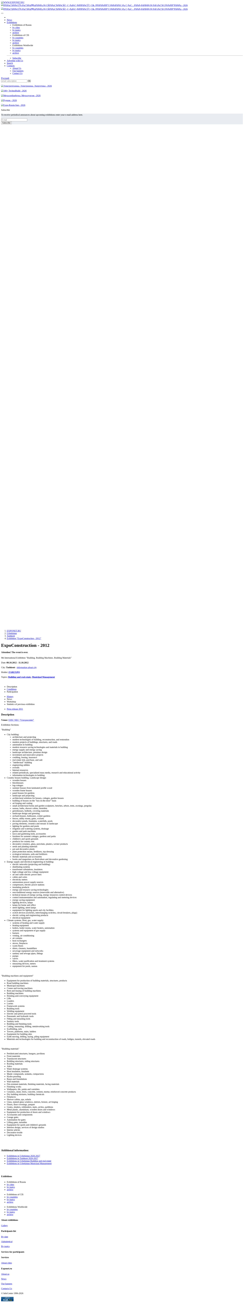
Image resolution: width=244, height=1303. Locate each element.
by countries (17, 37)
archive (15, 32)
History (10, 696)
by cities (16, 27)
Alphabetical (6, 1241)
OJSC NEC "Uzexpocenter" (21, 720)
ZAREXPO (14, 672)
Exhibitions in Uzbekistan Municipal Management (29, 1163)
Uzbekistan (12, 633)
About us (5, 1274)
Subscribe (16, 58)
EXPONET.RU (14, 631)
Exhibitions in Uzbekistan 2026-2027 (23, 1156)
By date (4, 1237)
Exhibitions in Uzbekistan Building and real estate (29, 1161)
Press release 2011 (15, 709)
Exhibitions (12, 22)
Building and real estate (19, 677)
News (9, 20)
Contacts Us (6, 1288)
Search (10, 63)
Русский (5, 78)
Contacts (11, 65)
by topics (16, 30)
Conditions (12, 689)
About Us (16, 68)
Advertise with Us (15, 60)
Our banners (17, 71)
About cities (6, 1263)
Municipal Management (43, 677)
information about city (27, 667)
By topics (5, 1246)
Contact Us (17, 73)
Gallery (4, 1225)
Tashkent (11, 636)
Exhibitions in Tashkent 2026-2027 (22, 1158)
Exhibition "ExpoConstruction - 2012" (24, 638)
